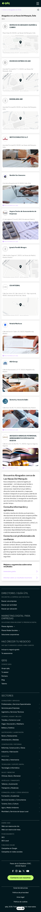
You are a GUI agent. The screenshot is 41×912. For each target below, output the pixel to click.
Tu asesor (4, 672)
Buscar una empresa (9, 601)
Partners (4, 676)
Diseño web (5, 823)
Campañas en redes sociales (11, 852)
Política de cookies (20, 902)
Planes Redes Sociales (9, 630)
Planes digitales (7, 626)
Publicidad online (8, 845)
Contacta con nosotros (20, 878)
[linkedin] (20, 871)
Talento (4, 684)
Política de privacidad (20, 892)
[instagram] (16, 871)
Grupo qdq (5, 668)
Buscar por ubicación (9, 609)
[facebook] (13, 871)
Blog (3, 680)
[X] (24, 871)
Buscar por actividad (9, 605)
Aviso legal (20, 897)
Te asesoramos (6, 653)
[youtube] (27, 872)
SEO (2, 837)
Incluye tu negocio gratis (10, 649)
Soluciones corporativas (10, 634)
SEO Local (5, 841)
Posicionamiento (7, 834)
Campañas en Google (9, 848)
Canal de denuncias (20, 888)
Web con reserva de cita (10, 826)
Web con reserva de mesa (10, 830)
